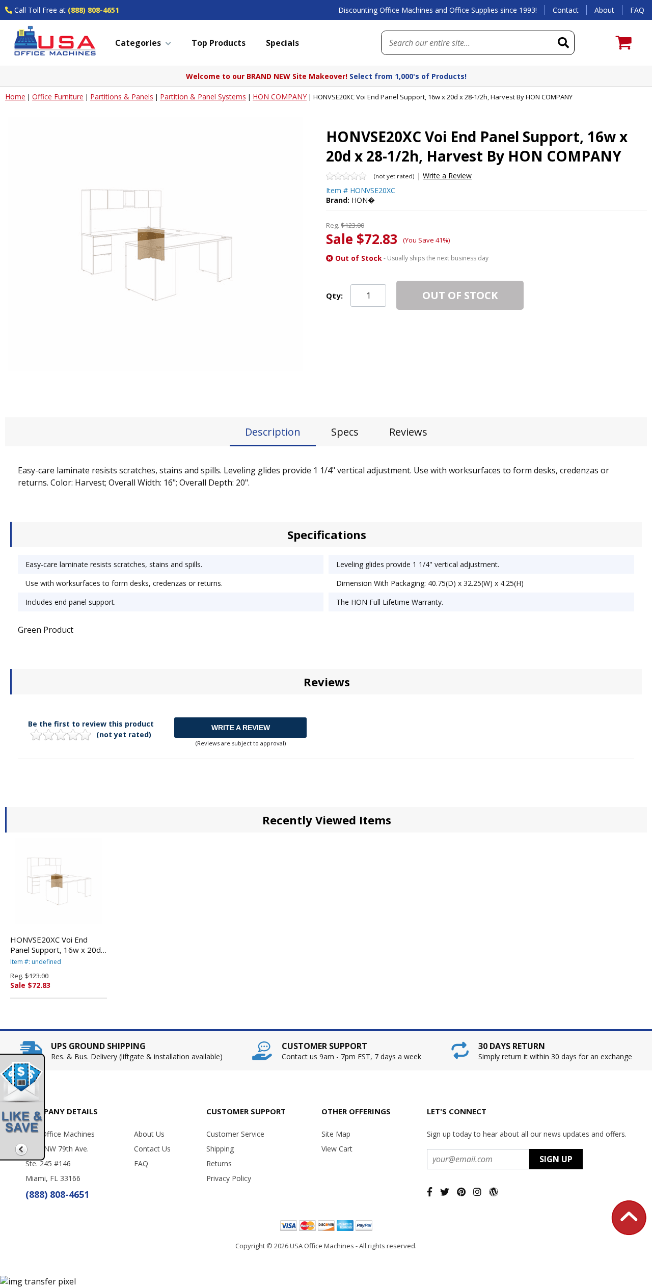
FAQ (637, 10)
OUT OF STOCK (460, 295)
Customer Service (235, 1134)
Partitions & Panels (121, 96)
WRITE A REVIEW (240, 727)
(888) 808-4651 (93, 10)
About (604, 10)
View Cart (336, 1149)
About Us (149, 1134)
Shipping (220, 1149)
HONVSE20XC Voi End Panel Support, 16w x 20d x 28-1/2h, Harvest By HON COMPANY (58, 944)
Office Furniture (58, 96)
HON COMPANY (280, 96)
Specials (282, 42)
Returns (219, 1163)
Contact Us (152, 1149)
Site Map (335, 1134)
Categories (138, 42)
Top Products (219, 42)
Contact (566, 10)
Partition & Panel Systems (203, 96)
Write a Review (447, 175)
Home (15, 96)
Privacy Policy (228, 1178)
